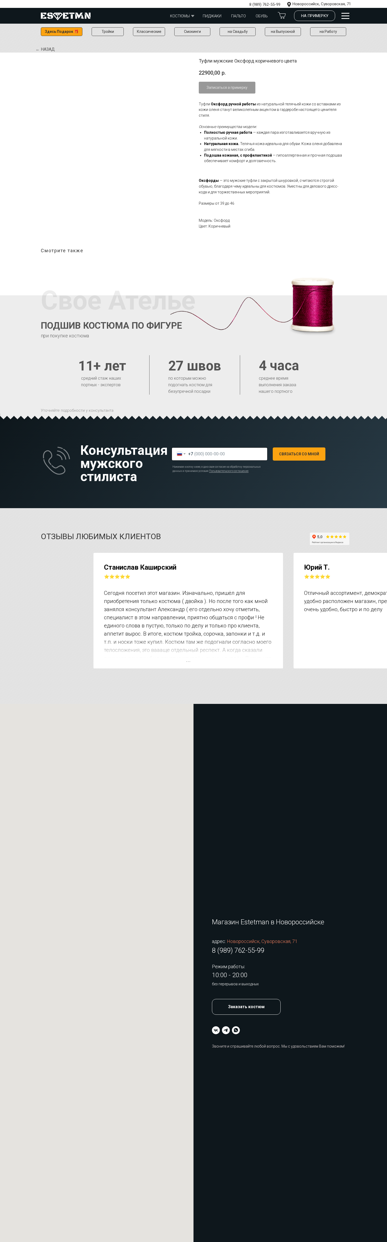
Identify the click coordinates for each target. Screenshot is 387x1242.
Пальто (238, 16)
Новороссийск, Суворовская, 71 (321, 4)
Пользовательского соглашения (229, 471)
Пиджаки (212, 16)
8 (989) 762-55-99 (264, 4)
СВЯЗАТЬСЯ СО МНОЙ (299, 454)
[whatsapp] (236, 1030)
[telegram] (226, 1030)
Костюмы (180, 16)
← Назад (45, 49)
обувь (262, 16)
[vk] (216, 1030)
